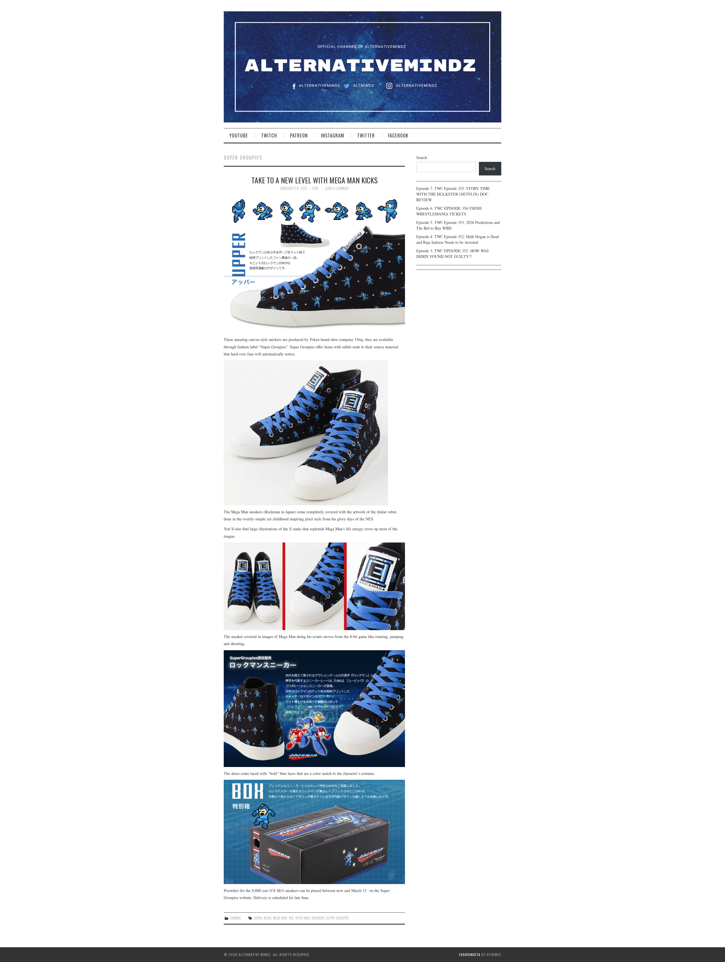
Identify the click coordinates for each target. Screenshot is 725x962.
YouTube (238, 135)
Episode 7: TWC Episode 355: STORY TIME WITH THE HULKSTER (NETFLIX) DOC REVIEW (453, 194)
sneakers (318, 918)
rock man (302, 918)
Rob (315, 188)
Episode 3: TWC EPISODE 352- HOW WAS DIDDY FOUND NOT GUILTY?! (452, 253)
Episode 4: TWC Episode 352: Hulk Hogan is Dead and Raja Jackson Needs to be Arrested (457, 239)
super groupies (337, 918)
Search (421, 157)
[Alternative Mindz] (362, 66)
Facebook (398, 135)
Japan (258, 918)
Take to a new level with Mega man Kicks (314, 180)
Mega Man (280, 918)
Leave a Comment (337, 188)
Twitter (366, 135)
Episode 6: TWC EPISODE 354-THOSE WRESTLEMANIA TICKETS (449, 211)
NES (291, 918)
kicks (267, 918)
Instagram (332, 135)
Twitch (269, 135)
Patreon (299, 135)
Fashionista (469, 954)
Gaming (235, 918)
